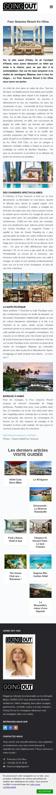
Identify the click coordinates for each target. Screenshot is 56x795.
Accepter (45, 791)
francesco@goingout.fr (18, 766)
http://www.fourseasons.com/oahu (19, 435)
